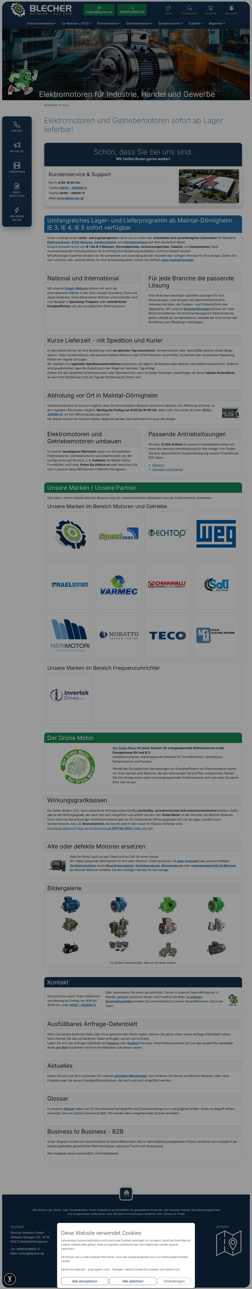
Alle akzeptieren (84, 1281)
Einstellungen (174, 1281)
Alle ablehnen (133, 1281)
